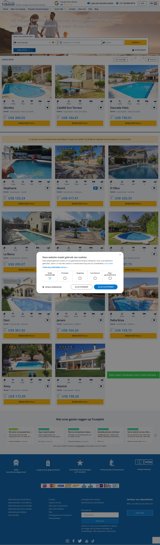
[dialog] (80, 272)
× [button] (120, 254)
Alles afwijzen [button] (81, 287)
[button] (80, 267)
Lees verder (108, 263)
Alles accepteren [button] (105, 287)
